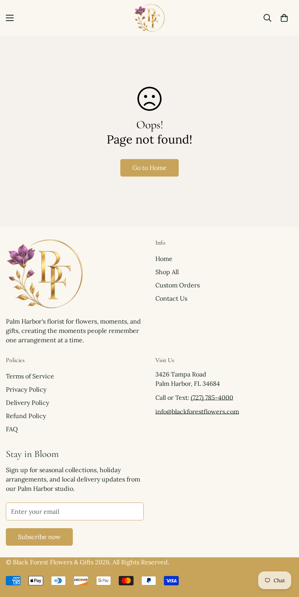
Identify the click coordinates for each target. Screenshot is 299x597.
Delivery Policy (27, 402)
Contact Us (171, 298)
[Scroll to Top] (284, 555)
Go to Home (149, 168)
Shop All (167, 272)
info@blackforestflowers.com (197, 411)
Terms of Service (30, 376)
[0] (284, 18)
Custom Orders (177, 285)
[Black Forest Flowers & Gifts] (149, 18)
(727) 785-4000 (212, 397)
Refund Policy (26, 416)
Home (163, 259)
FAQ (12, 429)
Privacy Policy (26, 389)
